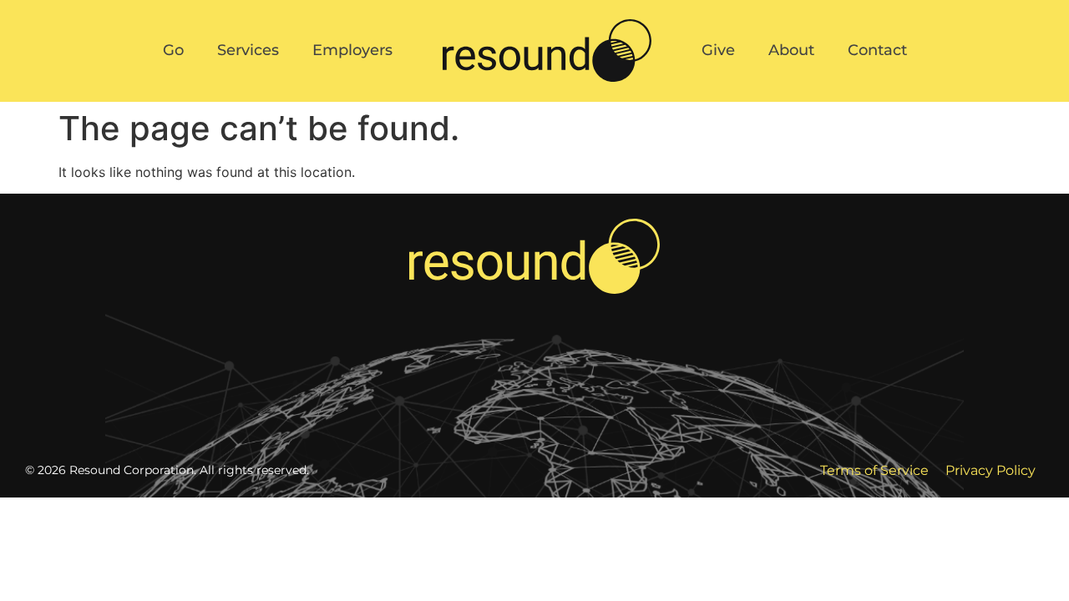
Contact (877, 50)
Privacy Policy (990, 470)
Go (173, 50)
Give (718, 50)
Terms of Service (874, 470)
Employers (352, 50)
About (791, 50)
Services (248, 50)
